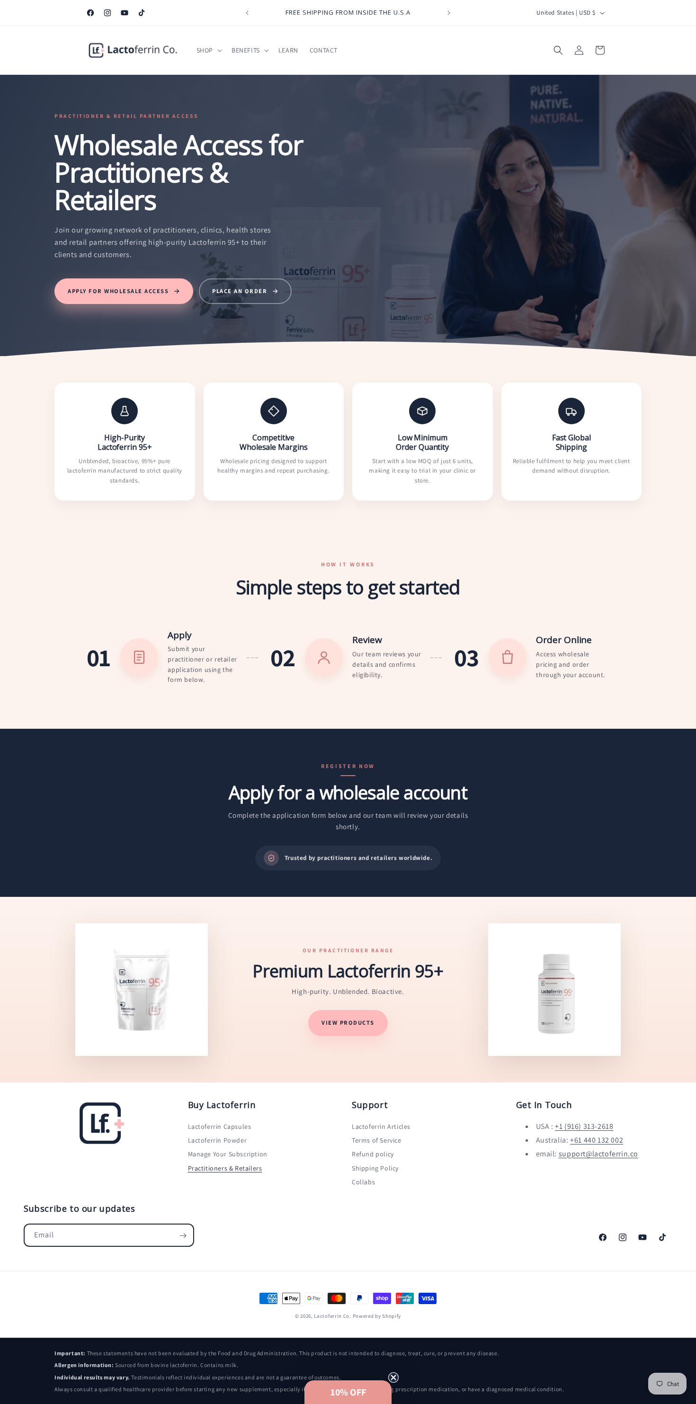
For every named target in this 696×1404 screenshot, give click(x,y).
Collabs (363, 1182)
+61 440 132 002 (596, 1140)
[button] (208, 50)
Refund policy (373, 1154)
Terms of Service (377, 1140)
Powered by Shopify (377, 1316)
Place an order (239, 291)
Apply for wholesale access (118, 291)
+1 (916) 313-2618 (584, 1127)
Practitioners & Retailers (225, 1168)
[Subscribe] (182, 1235)
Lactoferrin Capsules (219, 1127)
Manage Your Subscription (228, 1154)
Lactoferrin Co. (332, 1316)
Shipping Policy (375, 1168)
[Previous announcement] (247, 13)
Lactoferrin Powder (217, 1140)
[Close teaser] (393, 1377)
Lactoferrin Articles (381, 1127)
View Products (348, 1023)
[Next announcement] (448, 13)
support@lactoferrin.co (598, 1154)
